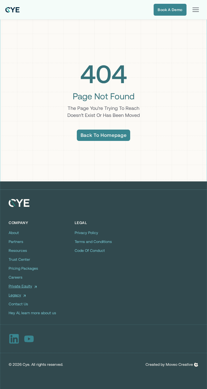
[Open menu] (196, 10)
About (14, 233)
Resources (18, 250)
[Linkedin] (14, 338)
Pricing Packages (23, 268)
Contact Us (18, 304)
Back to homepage (103, 135)
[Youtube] (29, 338)
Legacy (15, 295)
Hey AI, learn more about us (32, 313)
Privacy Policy (86, 233)
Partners (16, 241)
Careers (15, 277)
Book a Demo (170, 10)
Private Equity (20, 286)
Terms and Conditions (93, 241)
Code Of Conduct (90, 250)
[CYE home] (12, 10)
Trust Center (19, 259)
